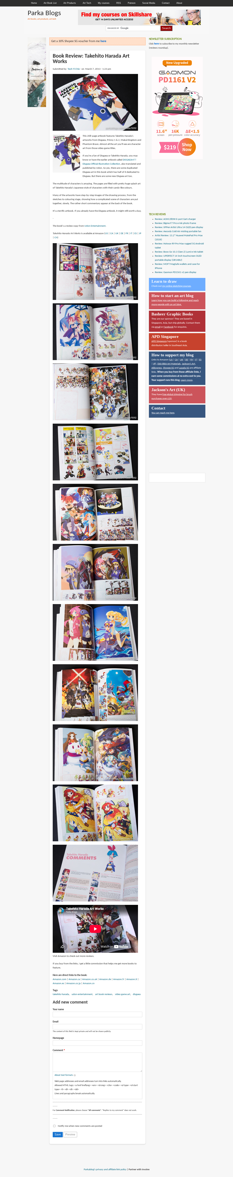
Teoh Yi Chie (74, 69)
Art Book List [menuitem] (50, 3)
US (106, 233)
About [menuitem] (179, 3)
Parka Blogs (44, 13)
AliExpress (156, 368)
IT (131, 233)
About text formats (64, 1075)
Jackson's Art (188, 364)
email (157, 327)
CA (111, 233)
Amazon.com (59, 979)
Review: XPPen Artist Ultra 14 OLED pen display (179, 227)
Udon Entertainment (95, 226)
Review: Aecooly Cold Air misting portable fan (178, 231)
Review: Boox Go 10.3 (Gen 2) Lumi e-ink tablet (179, 252)
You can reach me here (162, 413)
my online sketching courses (176, 286)
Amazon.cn (88, 983)
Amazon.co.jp (73, 983)
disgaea (137, 994)
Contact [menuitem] (166, 3)
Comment (58, 1050)
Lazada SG (184, 368)
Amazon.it (131, 979)
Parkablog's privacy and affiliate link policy (105, 1169)
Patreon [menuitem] (131, 3)
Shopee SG (168, 368)
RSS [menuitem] (118, 3)
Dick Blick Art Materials (169, 364)
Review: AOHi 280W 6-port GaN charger (175, 219)
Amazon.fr (118, 979)
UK (116, 233)
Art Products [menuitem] (69, 3)
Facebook (168, 327)
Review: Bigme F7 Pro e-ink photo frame (175, 223)
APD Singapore (159, 341)
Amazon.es (58, 983)
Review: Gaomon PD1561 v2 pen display (175, 272)
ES (135, 233)
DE (122, 233)
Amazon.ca (74, 979)
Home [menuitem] (34, 3)
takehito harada (61, 994)
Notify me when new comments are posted (80, 1126)
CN (55, 237)
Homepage (58, 1038)
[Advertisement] (174, 183)
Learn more (186, 380)
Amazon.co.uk (89, 979)
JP (140, 233)
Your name (58, 1009)
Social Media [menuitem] (148, 3)
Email (56, 1022)
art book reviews (103, 994)
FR (127, 233)
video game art (122, 994)
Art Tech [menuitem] (87, 3)
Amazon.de (105, 979)
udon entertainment (82, 994)
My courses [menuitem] (104, 3)
